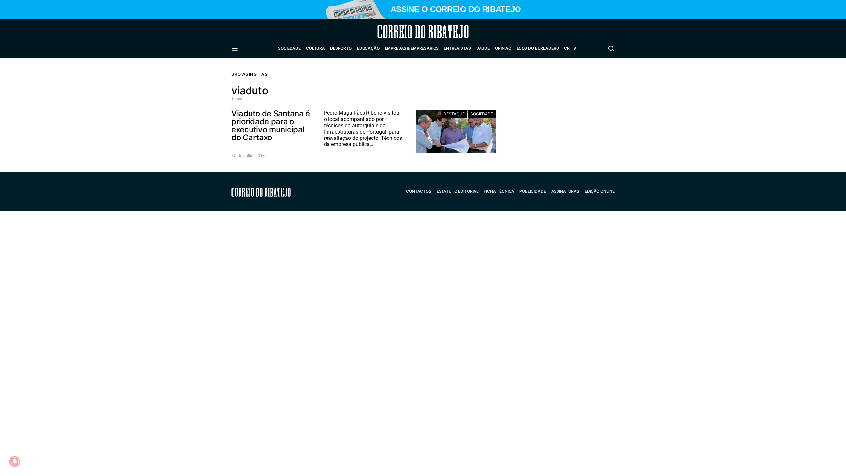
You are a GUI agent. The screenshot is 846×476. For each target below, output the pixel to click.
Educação (368, 48)
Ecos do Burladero (538, 48)
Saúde (483, 48)
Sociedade (289, 48)
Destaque (454, 113)
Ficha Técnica (499, 191)
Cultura (315, 48)
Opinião (503, 48)
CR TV (570, 48)
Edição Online (600, 191)
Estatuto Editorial (458, 191)
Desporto (341, 48)
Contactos (418, 191)
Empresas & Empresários (412, 48)
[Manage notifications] (14, 461)
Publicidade (532, 191)
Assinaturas (565, 191)
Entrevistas (457, 48)
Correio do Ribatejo (407, 32)
